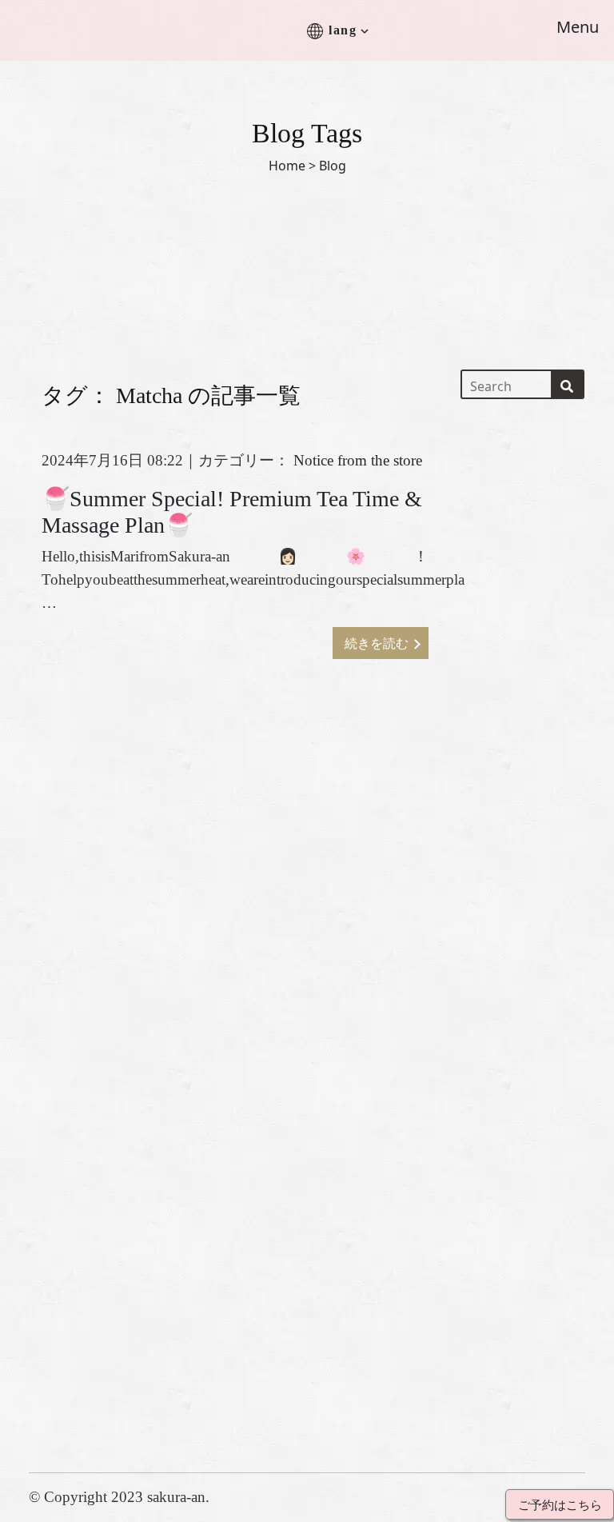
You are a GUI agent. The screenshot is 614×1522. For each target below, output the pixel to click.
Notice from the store (357, 460)
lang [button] (343, 30)
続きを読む (377, 643)
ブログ (338, 1204)
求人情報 (345, 1178)
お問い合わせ (359, 1153)
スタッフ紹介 (359, 1076)
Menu (577, 27)
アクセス (345, 1127)
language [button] (345, 1229)
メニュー (345, 1102)
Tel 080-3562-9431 (88, 1353)
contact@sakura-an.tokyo (108, 1379)
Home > (292, 165)
